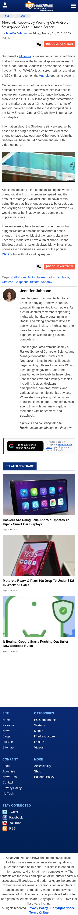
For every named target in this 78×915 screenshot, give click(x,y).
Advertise (8, 771)
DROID (7, 254)
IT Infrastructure (44, 736)
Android (44, 75)
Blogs (6, 736)
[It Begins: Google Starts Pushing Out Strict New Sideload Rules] (39, 616)
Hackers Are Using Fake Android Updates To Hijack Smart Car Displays (36, 522)
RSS (12, 828)
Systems (40, 725)
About (6, 766)
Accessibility (42, 766)
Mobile (38, 730)
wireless (7, 282)
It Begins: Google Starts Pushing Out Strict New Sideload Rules (35, 644)
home (6, 16)
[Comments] (39, 44)
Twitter (13, 812)
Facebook (16, 817)
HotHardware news (59, 446)
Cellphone (22, 282)
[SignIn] (7, 5)
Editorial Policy (44, 777)
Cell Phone (19, 277)
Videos (39, 747)
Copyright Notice (62, 908)
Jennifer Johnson (35, 291)
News (22, 16)
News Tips (9, 777)
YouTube (15, 823)
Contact (7, 782)
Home (6, 719)
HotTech (8, 793)
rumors (34, 282)
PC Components (45, 719)
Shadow (46, 282)
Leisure (39, 742)
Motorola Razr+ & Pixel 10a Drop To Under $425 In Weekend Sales (38, 583)
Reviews (8, 725)
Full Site (8, 742)
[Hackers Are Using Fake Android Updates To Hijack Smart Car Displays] (39, 494)
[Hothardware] (39, 6)
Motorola (25, 56)
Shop (37, 771)
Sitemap (8, 747)
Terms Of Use (39, 912)
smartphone (61, 277)
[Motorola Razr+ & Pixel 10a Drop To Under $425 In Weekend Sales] (39, 555)
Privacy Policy (12, 788)
